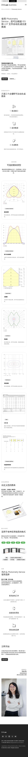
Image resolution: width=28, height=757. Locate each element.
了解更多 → (12, 78)
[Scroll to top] (25, 754)
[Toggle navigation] (26, 4)
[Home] (8, 4)
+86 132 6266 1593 (22, 674)
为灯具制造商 (12, 1)
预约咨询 (4, 78)
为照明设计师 (5, 1)
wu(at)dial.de (23, 673)
